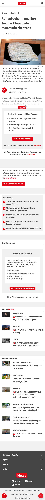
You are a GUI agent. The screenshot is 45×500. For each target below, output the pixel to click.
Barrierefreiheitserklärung (26, 494)
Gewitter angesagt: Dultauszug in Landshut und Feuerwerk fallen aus (22, 223)
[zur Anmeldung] (42, 3)
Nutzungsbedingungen (33, 490)
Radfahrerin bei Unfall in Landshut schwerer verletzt (24, 228)
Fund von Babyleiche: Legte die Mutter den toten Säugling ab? (26, 409)
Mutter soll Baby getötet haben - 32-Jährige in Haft (26, 380)
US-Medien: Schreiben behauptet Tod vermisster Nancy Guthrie (27, 422)
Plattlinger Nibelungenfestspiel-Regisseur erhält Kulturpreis (27, 318)
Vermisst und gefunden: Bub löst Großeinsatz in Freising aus (22, 216)
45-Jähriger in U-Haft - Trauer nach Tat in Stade (27, 367)
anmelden (37, 145)
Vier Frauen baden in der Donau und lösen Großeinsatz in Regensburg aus (20, 209)
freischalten (31, 154)
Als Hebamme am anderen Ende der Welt (27, 435)
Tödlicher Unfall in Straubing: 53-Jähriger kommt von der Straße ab (22, 203)
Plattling (11, 309)
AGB (23, 490)
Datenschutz (17, 490)
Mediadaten (14, 494)
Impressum (8, 490)
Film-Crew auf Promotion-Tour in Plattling (28, 331)
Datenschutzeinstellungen (22, 498)
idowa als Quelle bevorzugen (13, 184)
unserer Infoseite (10, 178)
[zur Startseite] (22, 475)
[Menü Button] (3, 2)
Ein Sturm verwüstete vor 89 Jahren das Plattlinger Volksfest (26, 344)
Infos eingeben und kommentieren (22, 288)
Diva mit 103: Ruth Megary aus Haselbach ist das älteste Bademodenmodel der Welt (27, 394)
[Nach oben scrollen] (40, 496)
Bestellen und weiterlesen (22, 139)
